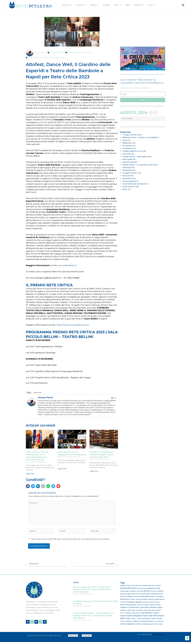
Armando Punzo (128, 588)
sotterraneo (135, 613)
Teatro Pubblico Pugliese (129, 621)
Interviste (126, 154)
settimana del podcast (152, 610)
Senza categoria (129, 181)
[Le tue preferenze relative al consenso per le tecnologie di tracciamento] (187, 638)
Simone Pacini (45, 397)
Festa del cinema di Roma (152, 594)
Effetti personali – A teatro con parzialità (139, 137)
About (29, 392)
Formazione (127, 146)
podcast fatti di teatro (151, 602)
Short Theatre (125, 613)
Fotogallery (127, 148)
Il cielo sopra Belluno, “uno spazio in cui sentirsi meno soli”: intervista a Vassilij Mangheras (93, 615)
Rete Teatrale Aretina (153, 607)
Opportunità (127, 162)
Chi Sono (66, 5)
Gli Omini (136, 596)
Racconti (126, 176)
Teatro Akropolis (134, 616)
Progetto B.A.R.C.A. (130, 173)
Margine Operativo (135, 602)
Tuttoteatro (158, 621)
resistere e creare (127, 607)
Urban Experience (128, 624)
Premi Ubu (124, 605)
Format (93, 5)
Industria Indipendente (156, 599)
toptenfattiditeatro (146, 621)
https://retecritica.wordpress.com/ (72, 325)
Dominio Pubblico (157, 591)
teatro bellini (60, 58)
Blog (117, 5)
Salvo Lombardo (137, 610)
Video (124, 189)
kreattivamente (158, 634)
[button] (183, 5)
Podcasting (127, 170)
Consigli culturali (129, 135)
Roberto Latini (125, 610)
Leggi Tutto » (30, 473)
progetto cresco (136, 605)
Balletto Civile (154, 588)
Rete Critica (49, 58)
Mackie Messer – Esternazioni (135, 157)
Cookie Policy (87, 635)
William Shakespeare (144, 624)
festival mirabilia (126, 596)
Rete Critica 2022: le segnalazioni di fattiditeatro (72, 453)
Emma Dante (137, 594)
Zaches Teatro (157, 624)
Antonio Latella (141, 585)
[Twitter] (115, 398)
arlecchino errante (154, 585)
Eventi (127, 5)
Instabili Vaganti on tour (132, 151)
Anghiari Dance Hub (127, 585)
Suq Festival (146, 613)
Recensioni (127, 178)
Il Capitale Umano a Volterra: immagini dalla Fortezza (95, 602)
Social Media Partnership (133, 184)
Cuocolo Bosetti (143, 591)
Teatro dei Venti (150, 615)
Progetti (138, 5)
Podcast (79, 5)
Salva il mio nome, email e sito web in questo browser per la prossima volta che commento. (70, 539)
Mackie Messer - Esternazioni (79, 52)
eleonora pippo (125, 594)
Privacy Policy (73, 635)
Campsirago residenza (128, 591)
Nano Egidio (127, 159)
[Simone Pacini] (31, 401)
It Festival (123, 602)
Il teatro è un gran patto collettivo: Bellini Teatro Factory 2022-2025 (102, 454)
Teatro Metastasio (144, 618)
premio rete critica (36, 58)
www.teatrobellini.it (67, 265)
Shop (150, 5)
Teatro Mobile (156, 618)
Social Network (128, 187)
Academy (106, 5)
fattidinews (127, 143)
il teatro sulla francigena (138, 599)
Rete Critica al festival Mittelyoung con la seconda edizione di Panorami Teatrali (37, 456)
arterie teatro (143, 588)
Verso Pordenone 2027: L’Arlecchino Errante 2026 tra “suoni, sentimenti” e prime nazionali (92, 589)
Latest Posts (37, 392)
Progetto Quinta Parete (151, 605)
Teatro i (134, 618)
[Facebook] (112, 398)
